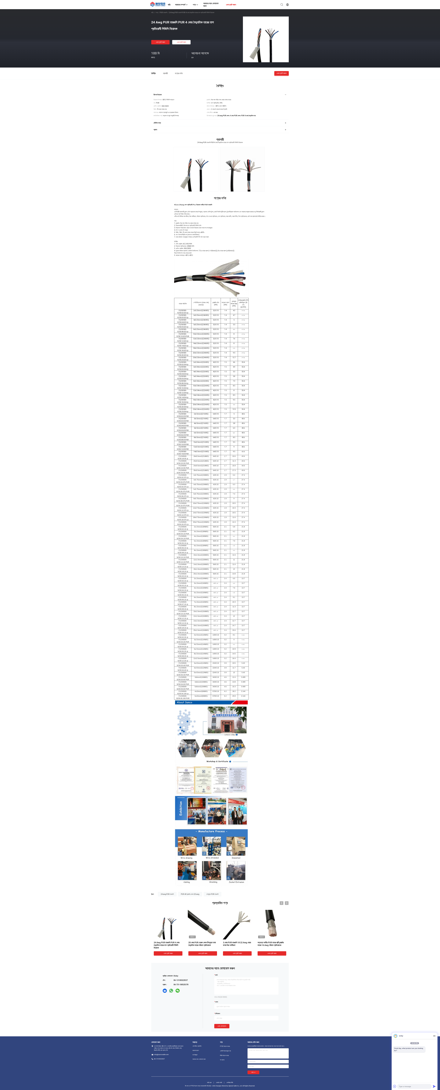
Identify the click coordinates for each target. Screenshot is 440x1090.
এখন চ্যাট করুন (160, 42)
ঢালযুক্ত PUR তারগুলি (212, 894)
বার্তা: (216, 975)
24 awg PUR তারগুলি (167, 894)
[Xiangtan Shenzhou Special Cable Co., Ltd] (158, 4)
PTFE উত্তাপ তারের (225, 1046)
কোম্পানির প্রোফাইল (196, 1046)
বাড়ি (152, 12)
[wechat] (178, 991)
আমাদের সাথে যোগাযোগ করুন (199, 1059)
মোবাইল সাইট (219, 1082)
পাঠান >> (253, 1072)
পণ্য (157, 12)
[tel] (184, 991)
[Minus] (434, 1036)
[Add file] (394, 1086)
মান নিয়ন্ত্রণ (195, 1055)
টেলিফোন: (217, 1013)
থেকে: (216, 1002)
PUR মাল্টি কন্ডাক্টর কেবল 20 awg (190, 894)
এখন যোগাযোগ (221, 1026)
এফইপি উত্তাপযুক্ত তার (225, 1051)
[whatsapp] (171, 991)
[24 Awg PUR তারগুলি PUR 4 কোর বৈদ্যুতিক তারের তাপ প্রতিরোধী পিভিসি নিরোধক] (266, 39)
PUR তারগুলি (163, 12)
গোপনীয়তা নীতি (229, 1082)
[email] (165, 991)
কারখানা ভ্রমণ (195, 1050)
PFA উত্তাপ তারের (224, 1055)
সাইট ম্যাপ (209, 1082)
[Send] (434, 1086)
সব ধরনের (222, 1060)
